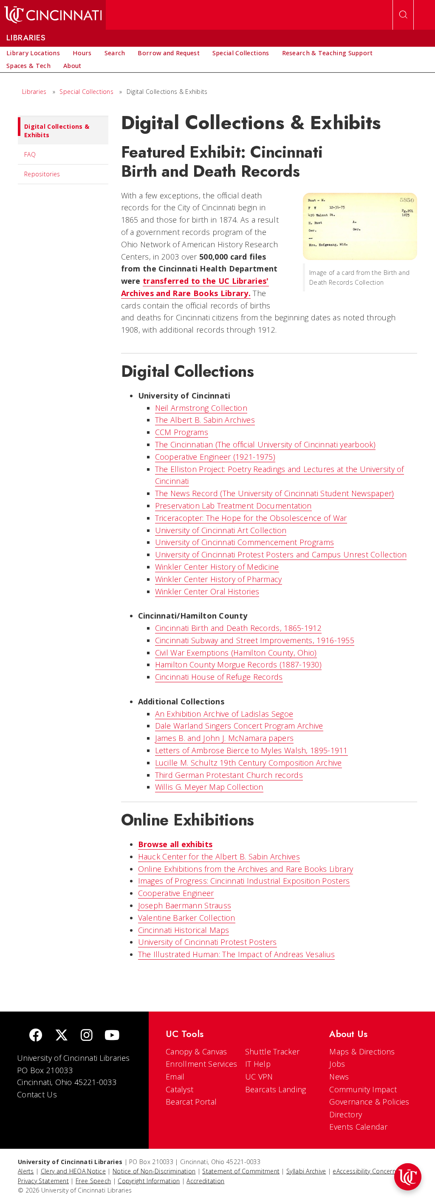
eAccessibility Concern (364, 1171)
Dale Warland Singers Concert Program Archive (239, 726)
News (339, 1076)
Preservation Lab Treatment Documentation (233, 505)
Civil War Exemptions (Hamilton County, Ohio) (236, 652)
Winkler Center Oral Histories (207, 591)
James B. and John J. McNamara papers (224, 738)
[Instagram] (87, 1036)
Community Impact (363, 1089)
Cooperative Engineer (176, 893)
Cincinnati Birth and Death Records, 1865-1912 (238, 628)
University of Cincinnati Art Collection (221, 530)
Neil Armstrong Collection (201, 408)
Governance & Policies (369, 1102)
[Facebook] (35, 1036)
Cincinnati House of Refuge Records (219, 677)
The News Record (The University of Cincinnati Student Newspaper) (274, 493)
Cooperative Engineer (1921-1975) (215, 457)
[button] (407, 1176)
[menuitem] (33, 53)
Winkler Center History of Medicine (217, 567)
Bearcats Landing (275, 1089)
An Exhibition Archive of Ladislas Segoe (224, 714)
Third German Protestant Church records (229, 775)
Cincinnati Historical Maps (183, 930)
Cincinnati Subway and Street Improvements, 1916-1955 (255, 640)
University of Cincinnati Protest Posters (207, 942)
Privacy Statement (43, 1181)
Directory (345, 1114)
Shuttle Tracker (272, 1051)
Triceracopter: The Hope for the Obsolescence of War (251, 518)
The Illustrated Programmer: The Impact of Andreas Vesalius (236, 954)
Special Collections (86, 92)
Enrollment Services (201, 1064)
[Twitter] (61, 1036)
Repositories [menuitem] (42, 174)
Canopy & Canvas (196, 1051)
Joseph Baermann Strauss (185, 905)
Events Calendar (358, 1127)
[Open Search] (403, 15)
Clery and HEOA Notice (73, 1171)
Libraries (34, 92)
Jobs (337, 1064)
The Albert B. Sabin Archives (205, 420)
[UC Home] (53, 15)
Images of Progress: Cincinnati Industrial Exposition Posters (244, 881)
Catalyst (179, 1089)
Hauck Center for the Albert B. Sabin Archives (219, 856)
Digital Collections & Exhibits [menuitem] (56, 130)
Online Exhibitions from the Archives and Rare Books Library (245, 869)
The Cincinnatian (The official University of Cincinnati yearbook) (265, 444)
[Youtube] (112, 1036)
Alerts (26, 1171)
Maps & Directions (362, 1051)
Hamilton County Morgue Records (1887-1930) (238, 664)
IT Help (258, 1064)
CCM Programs (182, 432)
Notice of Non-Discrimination (154, 1171)
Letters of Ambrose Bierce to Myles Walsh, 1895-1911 (251, 750)
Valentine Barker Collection (186, 918)
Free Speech (93, 1181)
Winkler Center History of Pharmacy (218, 579)
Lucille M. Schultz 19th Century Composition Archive (248, 762)
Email (175, 1076)
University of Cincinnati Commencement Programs (244, 542)
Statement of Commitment (241, 1171)
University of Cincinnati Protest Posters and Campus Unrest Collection (281, 554)
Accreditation (205, 1181)
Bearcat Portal (191, 1102)
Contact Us (37, 1094)
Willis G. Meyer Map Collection (209, 787)
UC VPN (259, 1076)
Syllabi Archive (306, 1171)
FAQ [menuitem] (30, 154)
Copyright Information (149, 1181)
